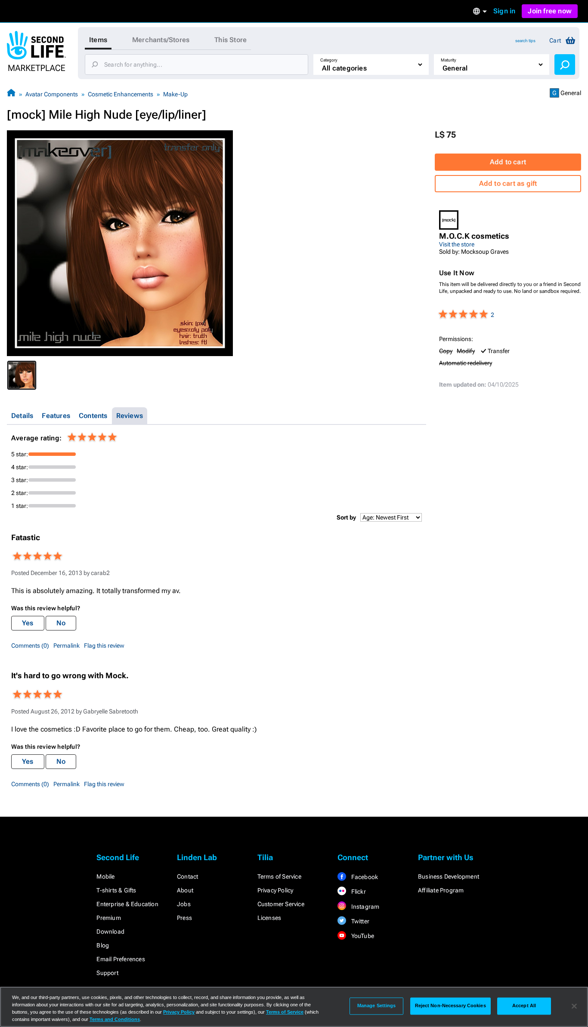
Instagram (364, 906)
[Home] (11, 94)
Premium (108, 917)
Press (184, 917)
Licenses (269, 917)
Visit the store (456, 244)
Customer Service (280, 904)
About (185, 890)
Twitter (359, 921)
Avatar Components (51, 94)
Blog (102, 945)
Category (328, 60)
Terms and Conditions (115, 1019)
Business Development (448, 876)
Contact (187, 876)
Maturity (448, 60)
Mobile (105, 876)
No (60, 623)
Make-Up (175, 94)
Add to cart (508, 162)
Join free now (550, 11)
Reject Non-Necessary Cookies (450, 1006)
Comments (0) (30, 645)
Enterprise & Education (127, 904)
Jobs (184, 904)
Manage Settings (376, 1006)
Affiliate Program (441, 890)
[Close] (574, 1005)
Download (110, 931)
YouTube (362, 935)
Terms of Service (279, 876)
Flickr (357, 891)
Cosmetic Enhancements (120, 94)
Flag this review (104, 645)
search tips (525, 40)
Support (107, 972)
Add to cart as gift (508, 183)
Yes (28, 623)
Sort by (346, 517)
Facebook (364, 876)
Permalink (66, 645)
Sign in (504, 11)
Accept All (524, 1006)
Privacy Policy (275, 890)
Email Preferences (120, 959)
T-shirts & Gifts (116, 890)
